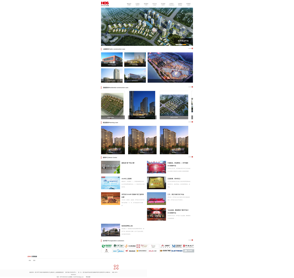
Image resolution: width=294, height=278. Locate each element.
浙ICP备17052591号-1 (70, 272)
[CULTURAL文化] (112, 66)
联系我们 (188, 4)
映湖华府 (191, 117)
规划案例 (127, 152)
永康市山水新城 (159, 117)
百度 (34, 260)
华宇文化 (154, 4)
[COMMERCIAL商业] (170, 82)
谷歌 (30, 260)
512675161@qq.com (78, 276)
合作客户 (171, 4)
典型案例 (146, 4)
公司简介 (137, 4)
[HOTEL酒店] (135, 66)
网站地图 (87, 276)
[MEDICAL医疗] (112, 82)
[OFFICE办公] (135, 82)
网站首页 (129, 4)
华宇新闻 (163, 4)
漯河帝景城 (127, 117)
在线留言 (180, 4)
